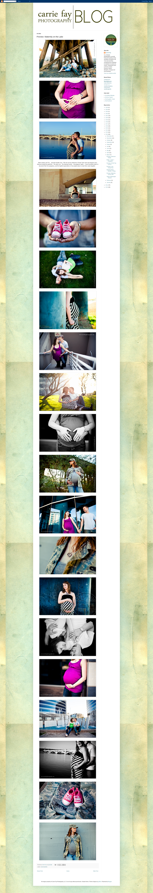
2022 (107, 113)
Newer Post (40, 871)
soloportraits (107, 87)
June (108, 148)
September (109, 142)
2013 (107, 132)
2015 (107, 128)
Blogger (110, 881)
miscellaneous (107, 84)
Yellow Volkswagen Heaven (111, 177)
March (108, 154)
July (108, 146)
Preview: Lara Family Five (110, 167)
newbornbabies (108, 86)
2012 (107, 134)
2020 (107, 117)
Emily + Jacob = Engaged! (110, 160)
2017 (107, 124)
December (109, 136)
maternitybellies (44, 866)
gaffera (99, 881)
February (109, 180)
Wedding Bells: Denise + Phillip (111, 170)
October (109, 140)
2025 (107, 107)
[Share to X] (61, 865)
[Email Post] (55, 864)
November (109, 138)
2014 (107, 130)
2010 (107, 187)
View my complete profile (110, 73)
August (108, 144)
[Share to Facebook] (63, 865)
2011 (107, 185)
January (109, 182)
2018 (107, 121)
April (108, 152)
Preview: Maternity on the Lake (111, 174)
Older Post (95, 871)
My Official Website (109, 95)
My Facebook (108, 101)
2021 (107, 115)
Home (67, 871)
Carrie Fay (108, 52)
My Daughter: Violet (110, 99)
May (108, 150)
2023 (107, 111)
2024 (107, 109)
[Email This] (58, 865)
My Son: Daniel (109, 97)
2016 (107, 126)
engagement (107, 79)
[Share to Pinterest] (65, 865)
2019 (107, 119)
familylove (108, 81)
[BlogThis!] (60, 865)
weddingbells (107, 89)
